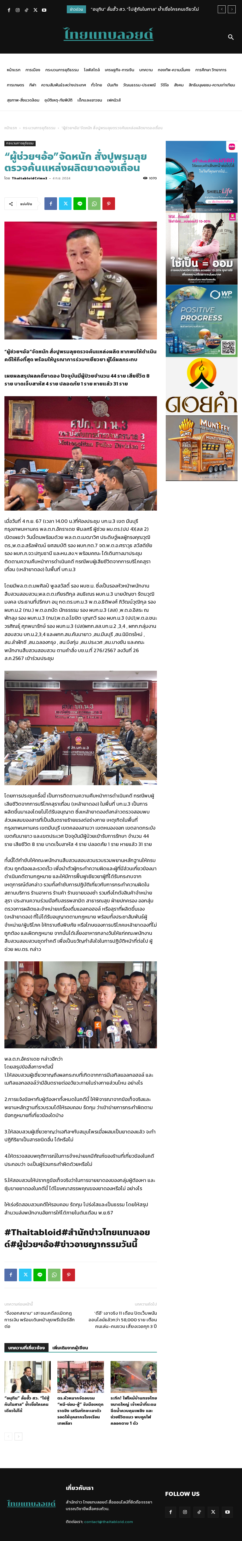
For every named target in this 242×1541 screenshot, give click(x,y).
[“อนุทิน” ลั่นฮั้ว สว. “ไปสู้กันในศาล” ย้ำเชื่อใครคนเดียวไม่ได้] (27, 1377)
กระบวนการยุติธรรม (39, 128)
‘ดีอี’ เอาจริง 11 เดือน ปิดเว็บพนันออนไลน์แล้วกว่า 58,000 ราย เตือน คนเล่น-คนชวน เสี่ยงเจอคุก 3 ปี (123, 1320)
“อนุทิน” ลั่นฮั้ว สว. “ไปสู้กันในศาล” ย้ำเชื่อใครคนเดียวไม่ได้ (26, 1404)
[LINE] (79, 203)
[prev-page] (8, 1436)
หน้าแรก (10, 128)
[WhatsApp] (94, 203)
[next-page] (18, 1436)
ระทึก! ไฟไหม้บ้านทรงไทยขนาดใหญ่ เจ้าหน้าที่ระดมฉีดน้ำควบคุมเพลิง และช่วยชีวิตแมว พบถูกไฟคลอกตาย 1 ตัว (134, 1411)
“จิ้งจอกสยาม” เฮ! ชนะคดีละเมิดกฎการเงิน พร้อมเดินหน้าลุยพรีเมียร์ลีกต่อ (39, 1320)
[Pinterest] (108, 203)
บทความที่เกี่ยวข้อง (26, 1348)
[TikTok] (26, 10)
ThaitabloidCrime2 (29, 178)
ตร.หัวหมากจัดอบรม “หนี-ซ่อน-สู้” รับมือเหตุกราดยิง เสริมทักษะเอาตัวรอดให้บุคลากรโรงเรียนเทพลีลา (80, 1411)
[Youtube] (44, 10)
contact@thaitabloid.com (108, 1522)
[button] (231, 37)
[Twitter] (35, 10)
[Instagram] (17, 10)
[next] (232, 9)
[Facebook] (8, 10)
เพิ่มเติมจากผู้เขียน (70, 1348)
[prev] (222, 9)
